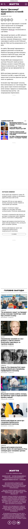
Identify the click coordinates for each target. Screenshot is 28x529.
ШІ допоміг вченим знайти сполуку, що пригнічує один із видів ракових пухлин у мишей (14, 395)
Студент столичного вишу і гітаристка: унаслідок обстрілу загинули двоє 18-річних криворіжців (13, 209)
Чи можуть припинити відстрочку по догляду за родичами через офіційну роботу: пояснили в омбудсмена (13, 216)
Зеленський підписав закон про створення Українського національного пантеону (12, 229)
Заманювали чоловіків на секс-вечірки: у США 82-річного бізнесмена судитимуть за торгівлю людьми (12, 341)
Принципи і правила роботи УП (10, 479)
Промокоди (22, 479)
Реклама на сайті (6, 476)
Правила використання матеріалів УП (14, 477)
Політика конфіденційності (19, 476)
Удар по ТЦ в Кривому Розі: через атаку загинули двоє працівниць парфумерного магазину (13, 369)
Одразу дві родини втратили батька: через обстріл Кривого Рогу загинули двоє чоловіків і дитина (14, 222)
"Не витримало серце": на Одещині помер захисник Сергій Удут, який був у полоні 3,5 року (13, 314)
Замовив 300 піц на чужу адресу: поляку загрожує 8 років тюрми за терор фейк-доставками (13, 203)
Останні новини (8, 192)
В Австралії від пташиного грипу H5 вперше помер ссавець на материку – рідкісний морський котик (14, 196)
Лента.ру (11, 29)
